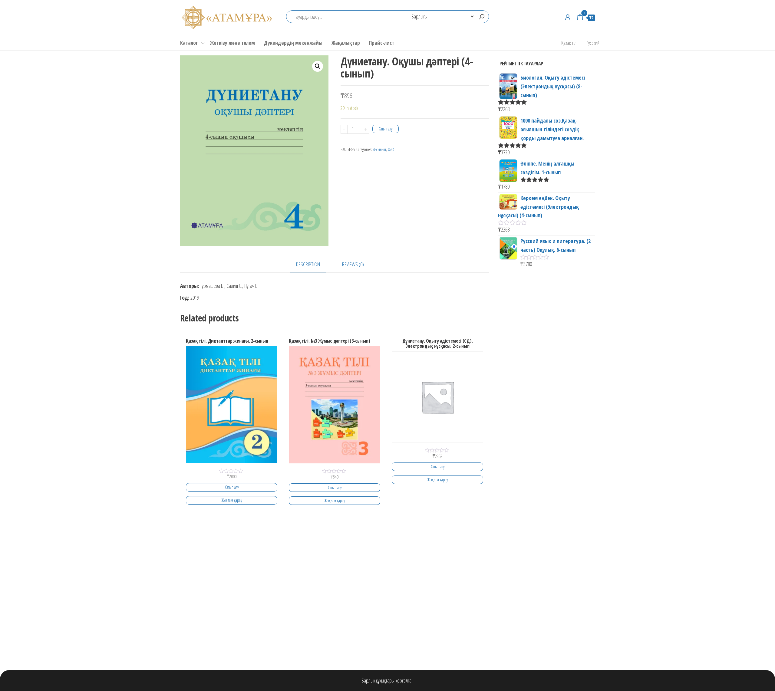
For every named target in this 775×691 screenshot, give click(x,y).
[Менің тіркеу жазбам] (568, 17)
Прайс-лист (381, 42)
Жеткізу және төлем (232, 42)
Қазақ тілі (569, 42)
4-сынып (379, 149)
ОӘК (391, 149)
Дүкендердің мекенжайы (293, 42)
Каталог (189, 42)
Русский (592, 42)
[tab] (312, 264)
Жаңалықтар (345, 42)
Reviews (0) (353, 264)
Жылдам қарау (232, 500)
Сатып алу (385, 129)
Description (308, 264)
